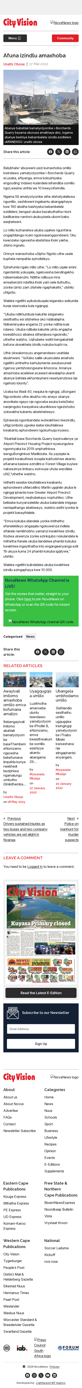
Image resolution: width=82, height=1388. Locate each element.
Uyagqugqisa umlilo (41, 693)
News (30, 636)
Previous (14, 818)
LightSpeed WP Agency (51, 1382)
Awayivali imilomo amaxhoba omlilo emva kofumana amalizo (14, 702)
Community (65, 38)
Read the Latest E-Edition (41, 993)
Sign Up (41, 1044)
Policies (55, 1366)
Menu (10, 38)
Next (71, 818)
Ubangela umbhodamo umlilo (67, 695)
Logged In (35, 866)
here (28, 599)
